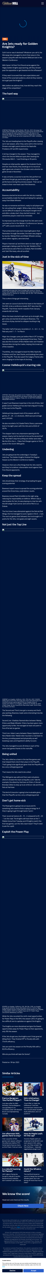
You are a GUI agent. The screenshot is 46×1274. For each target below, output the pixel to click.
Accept (33, 1271)
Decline (12, 1271)
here (3, 1266)
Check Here (23, 1206)
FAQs (18, 1227)
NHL (5, 39)
